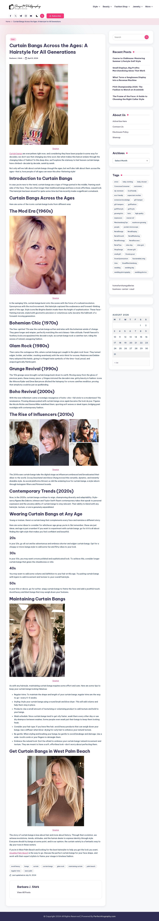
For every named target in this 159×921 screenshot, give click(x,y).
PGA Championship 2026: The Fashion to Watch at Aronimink (128, 88)
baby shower (142, 182)
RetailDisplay (132, 231)
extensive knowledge (122, 200)
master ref (130, 218)
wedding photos (141, 272)
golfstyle (131, 209)
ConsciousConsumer (122, 186)
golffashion (132, 204)
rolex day (129, 245)
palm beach (91, 866)
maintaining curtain (75, 866)
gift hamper (138, 200)
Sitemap (116, 137)
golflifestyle (118, 209)
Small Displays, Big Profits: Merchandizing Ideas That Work (129, 69)
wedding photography (122, 272)
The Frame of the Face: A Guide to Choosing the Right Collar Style (130, 97)
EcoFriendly (132, 191)
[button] (55, 15)
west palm (28, 871)
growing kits (118, 213)
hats (129, 213)
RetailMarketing (134, 236)
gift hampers (119, 204)
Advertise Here (120, 121)
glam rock (60, 866)
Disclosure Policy (121, 132)
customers (138, 186)
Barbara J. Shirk (28, 887)
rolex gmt (140, 245)
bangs (26, 866)
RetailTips (118, 245)
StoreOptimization (121, 259)
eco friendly (118, 195)
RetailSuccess (134, 240)
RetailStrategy (119, 240)
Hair (13, 39)
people (116, 227)
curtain (35, 866)
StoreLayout (130, 254)
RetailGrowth (119, 236)
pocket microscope (131, 227)
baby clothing (128, 182)
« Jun (116, 362)
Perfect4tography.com (105, 916)
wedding (117, 268)
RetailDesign (118, 231)
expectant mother (134, 195)
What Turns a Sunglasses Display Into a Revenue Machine (129, 78)
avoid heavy (15, 866)
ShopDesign (118, 249)
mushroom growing (139, 222)
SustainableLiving (138, 259)
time (116, 263)
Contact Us (118, 126)
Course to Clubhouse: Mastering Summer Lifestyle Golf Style (129, 59)
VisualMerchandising (129, 263)
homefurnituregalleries (123, 285)
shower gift (131, 249)
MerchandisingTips (121, 222)
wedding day (129, 268)
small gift (117, 254)
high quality (139, 213)
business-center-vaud (123, 289)
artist (116, 182)
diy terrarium (118, 191)
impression (118, 218)
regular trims (15, 871)
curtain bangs (48, 866)
